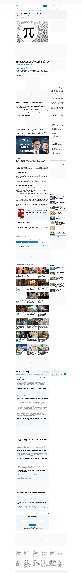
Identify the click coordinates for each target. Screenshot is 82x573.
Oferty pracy (59, 517)
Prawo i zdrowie (35, 507)
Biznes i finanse (43, 501)
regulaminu (32, 485)
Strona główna (18, 10)
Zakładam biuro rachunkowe (53, 501)
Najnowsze (58, 89)
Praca (33, 505)
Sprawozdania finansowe (52, 505)
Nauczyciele (26, 513)
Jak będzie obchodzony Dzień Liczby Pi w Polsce (26, 64)
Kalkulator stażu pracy (44, 515)
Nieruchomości (53, 8)
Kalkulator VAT (43, 513)
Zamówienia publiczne (55, 139)
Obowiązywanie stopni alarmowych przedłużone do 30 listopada (56, 101)
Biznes (28, 8)
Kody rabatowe (60, 513)
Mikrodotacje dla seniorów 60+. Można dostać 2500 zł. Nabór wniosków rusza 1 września (57, 109)
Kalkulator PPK (54, 131)
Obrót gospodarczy (18, 503)
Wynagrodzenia (26, 502)
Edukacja (58, 8)
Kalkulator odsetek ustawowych (56, 130)
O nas (17, 521)
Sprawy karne (34, 502)
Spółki (42, 502)
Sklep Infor (34, 506)
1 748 (46, 475)
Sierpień (59, 162)
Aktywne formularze (57, 136)
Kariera (45, 521)
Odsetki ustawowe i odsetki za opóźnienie (58, 145)
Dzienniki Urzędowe (35, 513)
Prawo (39, 8)
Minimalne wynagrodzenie (52, 512)
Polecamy (52, 266)
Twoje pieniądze (43, 8)
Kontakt (51, 521)
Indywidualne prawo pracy (27, 501)
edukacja (25, 224)
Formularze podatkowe (61, 515)
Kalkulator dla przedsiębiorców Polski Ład (58, 126)
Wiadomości (18, 336)
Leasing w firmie (43, 505)
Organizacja (23, 336)
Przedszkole (26, 511)
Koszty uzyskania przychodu (56, 154)
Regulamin (40, 521)
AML (50, 506)
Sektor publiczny (33, 8)
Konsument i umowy (35, 503)
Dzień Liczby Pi (20, 224)
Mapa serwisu (60, 521)
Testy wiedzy (26, 518)
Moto (48, 8)
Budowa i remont (60, 504)
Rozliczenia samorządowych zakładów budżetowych (57, 156)
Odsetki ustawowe (51, 515)
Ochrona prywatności (22, 521)
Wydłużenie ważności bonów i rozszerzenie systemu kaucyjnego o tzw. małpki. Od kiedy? (58, 116)
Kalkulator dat (54, 134)
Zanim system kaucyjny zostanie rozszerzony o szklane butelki (56, 111)
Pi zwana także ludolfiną (21, 68)
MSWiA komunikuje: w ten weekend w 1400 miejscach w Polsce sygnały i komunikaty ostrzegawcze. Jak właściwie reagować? (58, 94)
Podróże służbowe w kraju (52, 511)
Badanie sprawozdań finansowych (57, 151)
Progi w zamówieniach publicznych (57, 150)
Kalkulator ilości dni (43, 512)
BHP (25, 505)
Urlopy (25, 504)
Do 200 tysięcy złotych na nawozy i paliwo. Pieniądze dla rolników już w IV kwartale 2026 (57, 99)
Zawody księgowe (18, 505)
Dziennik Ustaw (35, 511)
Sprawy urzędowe (35, 504)
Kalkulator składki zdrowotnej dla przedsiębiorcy (57, 125)
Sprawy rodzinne (35, 501)
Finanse (27, 336)
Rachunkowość (18, 502)
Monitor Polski (34, 512)
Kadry (25, 8)
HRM (25, 506)
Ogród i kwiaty (60, 505)
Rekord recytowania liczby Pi (22, 67)
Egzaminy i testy (26, 514)
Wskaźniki (55, 144)
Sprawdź (28, 203)
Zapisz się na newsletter (44, 227)
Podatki (17, 501)
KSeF (63, 8)
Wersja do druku (22, 227)
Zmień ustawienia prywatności (32, 521)
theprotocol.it (59, 516)
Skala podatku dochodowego (53, 516)
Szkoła (25, 512)
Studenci (30, 10)
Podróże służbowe (51, 514)
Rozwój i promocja (36, 336)
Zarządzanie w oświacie (27, 515)
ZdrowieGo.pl (59, 511)
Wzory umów (59, 514)
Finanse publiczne (54, 138)
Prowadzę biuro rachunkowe (53, 502)
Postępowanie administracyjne (56, 137)
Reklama (55, 521)
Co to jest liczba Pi (20, 65)
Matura (25, 516)
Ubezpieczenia (26, 503)
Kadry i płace (18, 515)
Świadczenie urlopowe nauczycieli (57, 146)
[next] (48, 475)
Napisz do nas (33, 227)
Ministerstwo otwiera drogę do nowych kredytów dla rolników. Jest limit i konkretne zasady (57, 106)
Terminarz (55, 162)
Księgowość (20, 8)
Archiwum (59, 512)
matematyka (29, 224)
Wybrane (62, 89)
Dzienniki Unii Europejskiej (36, 514)
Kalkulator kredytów (55, 129)
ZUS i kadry (17, 504)
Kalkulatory (55, 122)
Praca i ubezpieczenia (44, 503)
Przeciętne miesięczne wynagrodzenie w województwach (58, 149)
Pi (16, 224)
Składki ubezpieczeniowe (52, 513)
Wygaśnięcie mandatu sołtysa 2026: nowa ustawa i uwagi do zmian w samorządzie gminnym (57, 104)
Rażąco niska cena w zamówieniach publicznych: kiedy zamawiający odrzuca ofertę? (57, 96)
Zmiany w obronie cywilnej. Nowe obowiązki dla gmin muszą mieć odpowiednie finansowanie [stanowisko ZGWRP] (58, 118)
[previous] (36, 475)
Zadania (30, 336)
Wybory (53, 142)
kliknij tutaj (37, 491)
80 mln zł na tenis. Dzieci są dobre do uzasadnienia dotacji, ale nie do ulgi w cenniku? (57, 92)
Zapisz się (32, 487)
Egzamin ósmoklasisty (27, 517)
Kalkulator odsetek (43, 514)
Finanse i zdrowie (43, 506)
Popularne (54, 89)
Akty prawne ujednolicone (36, 515)
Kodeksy (34, 516)
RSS (48, 521)
